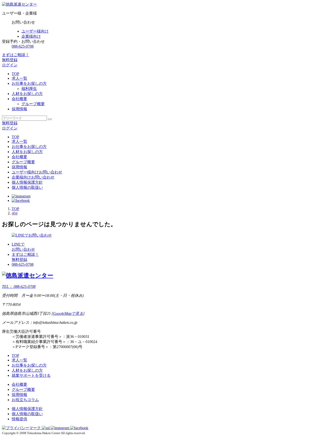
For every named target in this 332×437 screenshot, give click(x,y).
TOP (15, 137)
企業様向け (31, 36)
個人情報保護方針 (27, 182)
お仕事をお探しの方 (29, 147)
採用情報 (19, 167)
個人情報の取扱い (27, 187)
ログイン (9, 65)
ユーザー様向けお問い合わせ (37, 172)
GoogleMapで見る (68, 313)
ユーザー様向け (35, 31)
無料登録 (9, 123)
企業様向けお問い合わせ (33, 177)
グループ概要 (23, 389)
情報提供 (19, 419)
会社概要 (19, 157)
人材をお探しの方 (27, 152)
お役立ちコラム (25, 400)
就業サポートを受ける (31, 375)
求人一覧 (19, 141)
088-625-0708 (23, 46)
